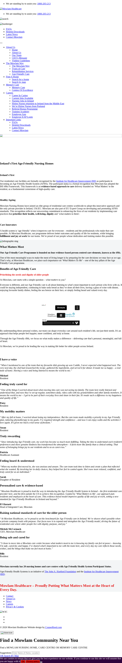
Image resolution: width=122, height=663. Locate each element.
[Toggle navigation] (1, 42)
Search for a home (20, 79)
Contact (9, 596)
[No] (41, 662)
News (8, 601)
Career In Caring (20, 95)
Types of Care (18, 68)
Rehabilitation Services (22, 71)
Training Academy (20, 111)
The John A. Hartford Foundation (60, 571)
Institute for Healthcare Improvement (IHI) (76, 181)
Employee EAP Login (22, 117)
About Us (10, 47)
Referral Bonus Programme (25, 109)
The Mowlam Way (15, 63)
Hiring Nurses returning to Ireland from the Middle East (38, 103)
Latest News (12, 34)
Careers (9, 93)
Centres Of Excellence (22, 90)
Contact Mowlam (14, 37)
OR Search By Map (9, 656)
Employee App (19, 114)
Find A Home (12, 76)
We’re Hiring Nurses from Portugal (28, 106)
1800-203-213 (44, 3)
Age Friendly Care (20, 74)
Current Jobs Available (22, 98)
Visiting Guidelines (21, 60)
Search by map (19, 82)
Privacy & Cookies (15, 606)
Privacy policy (33, 661)
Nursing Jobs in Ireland (23, 101)
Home (15, 50)
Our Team (16, 55)
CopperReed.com (53, 627)
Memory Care (12, 84)
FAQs (9, 29)
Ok (23, 661)
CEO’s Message (19, 58)
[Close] (7, 632)
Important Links (13, 119)
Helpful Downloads (15, 31)
